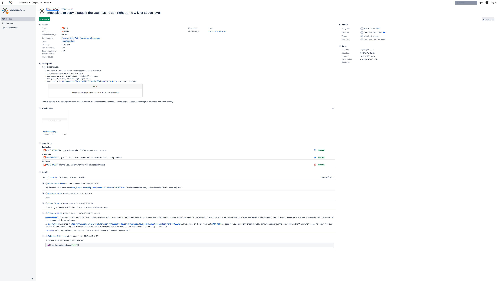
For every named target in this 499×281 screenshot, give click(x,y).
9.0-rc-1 (222, 31)
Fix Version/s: (193, 31)
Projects (35, 2)
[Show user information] (378, 28)
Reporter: (345, 32)
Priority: (45, 31)
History (73, 177)
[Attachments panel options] (333, 108)
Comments (52, 177)
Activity (82, 177)
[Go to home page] (11, 2)
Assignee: (346, 28)
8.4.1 (210, 31)
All (44, 177)
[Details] (40, 24)
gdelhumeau (53, 224)
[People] (340, 24)
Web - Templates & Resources (87, 38)
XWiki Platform (17, 10)
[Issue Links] (40, 143)
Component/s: (48, 38)
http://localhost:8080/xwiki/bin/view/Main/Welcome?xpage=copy (89, 81)
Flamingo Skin (68, 38)
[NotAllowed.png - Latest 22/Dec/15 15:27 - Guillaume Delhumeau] (55, 120)
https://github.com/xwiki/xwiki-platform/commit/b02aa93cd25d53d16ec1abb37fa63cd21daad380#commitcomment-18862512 (125, 224)
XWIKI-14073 (51, 165)
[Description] (40, 64)
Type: (44, 28)
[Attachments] (40, 108)
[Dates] (340, 46)
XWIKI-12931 (51, 157)
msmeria (49, 230)
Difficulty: (46, 44)
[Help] (487, 2)
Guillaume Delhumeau (57, 236)
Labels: (45, 41)
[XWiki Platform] (5, 10)
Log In (493, 2)
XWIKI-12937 (67, 9)
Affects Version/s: (49, 35)
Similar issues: (47, 57)
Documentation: (48, 48)
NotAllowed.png (50, 131)
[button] (3, 2)
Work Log (63, 177)
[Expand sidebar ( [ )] (32, 278)
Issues (46, 2)
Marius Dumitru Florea (57, 183)
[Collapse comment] (43, 183)
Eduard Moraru (54, 193)
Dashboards (23, 2)
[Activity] (40, 172)
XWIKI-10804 (52, 150)
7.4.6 (216, 31)
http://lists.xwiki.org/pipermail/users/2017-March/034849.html (97, 188)
